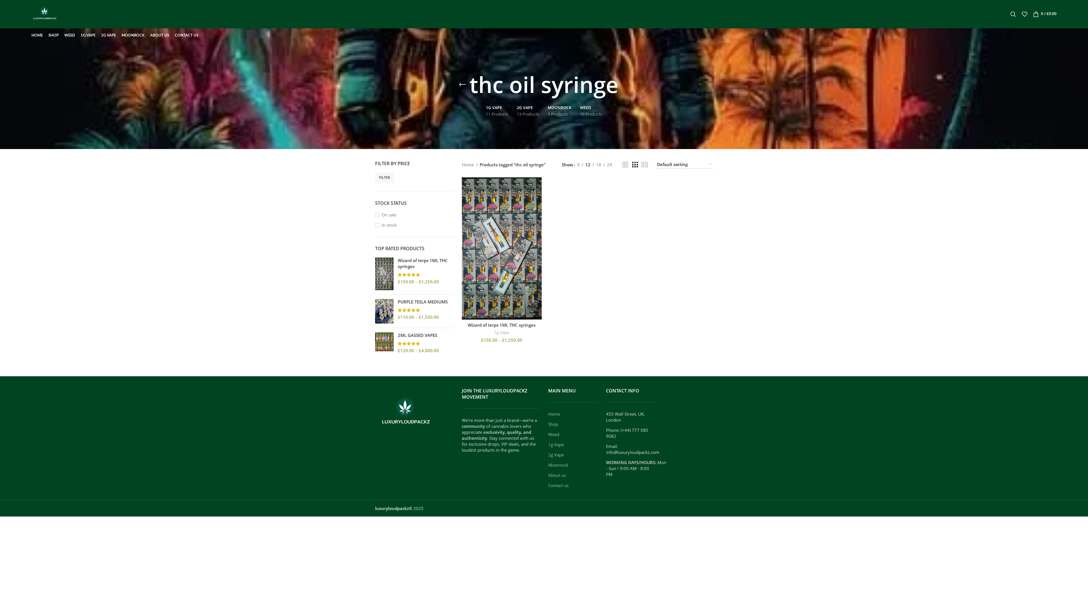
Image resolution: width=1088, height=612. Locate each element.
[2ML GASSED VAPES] (384, 343)
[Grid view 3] (635, 165)
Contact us (558, 485)
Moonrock (558, 465)
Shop (553, 424)
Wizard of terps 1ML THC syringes (423, 263)
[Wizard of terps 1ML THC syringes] (384, 274)
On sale (389, 215)
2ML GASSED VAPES (417, 335)
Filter (384, 177)
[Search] (1013, 14)
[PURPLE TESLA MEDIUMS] (384, 311)
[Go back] (462, 84)
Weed (553, 434)
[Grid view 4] (644, 165)
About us (557, 475)
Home (468, 164)
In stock (389, 225)
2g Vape (556, 455)
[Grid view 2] (625, 165)
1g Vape (501, 332)
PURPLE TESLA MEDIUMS (423, 302)
